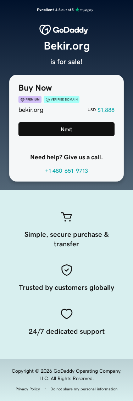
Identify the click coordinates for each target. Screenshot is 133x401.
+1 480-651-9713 (66, 170)
